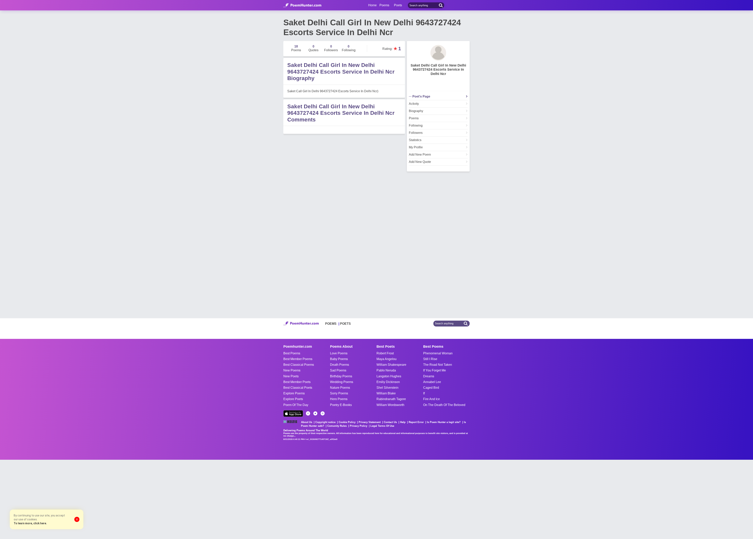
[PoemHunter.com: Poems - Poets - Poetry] (302, 5)
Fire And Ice (431, 399)
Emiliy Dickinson (388, 382)
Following (416, 125)
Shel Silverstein (387, 387)
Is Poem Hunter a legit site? (444, 422)
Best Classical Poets (297, 387)
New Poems (291, 370)
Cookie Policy (347, 422)
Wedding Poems (341, 382)
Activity (414, 103)
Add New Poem (420, 154)
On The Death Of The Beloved (444, 405)
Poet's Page (421, 96)
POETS (345, 323)
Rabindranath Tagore (391, 399)
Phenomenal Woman (438, 353)
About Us (306, 422)
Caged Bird (431, 387)
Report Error (416, 422)
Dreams (428, 376)
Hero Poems (338, 399)
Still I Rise (430, 359)
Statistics (415, 140)
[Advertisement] (59, 499)
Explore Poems (294, 393)
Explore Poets (293, 399)
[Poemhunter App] (293, 413)
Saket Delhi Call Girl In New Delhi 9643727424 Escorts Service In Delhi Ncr (438, 69)
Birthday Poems (341, 376)
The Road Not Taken (437, 364)
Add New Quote (420, 161)
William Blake (386, 393)
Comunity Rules (337, 425)
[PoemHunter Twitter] (315, 413)
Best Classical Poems (298, 364)
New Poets (291, 376)
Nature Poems (340, 387)
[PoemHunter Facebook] (308, 413)
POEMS (330, 323)
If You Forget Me (434, 370)
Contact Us (390, 422)
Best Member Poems (297, 359)
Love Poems (338, 353)
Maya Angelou (386, 359)
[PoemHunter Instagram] (322, 413)
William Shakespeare (391, 364)
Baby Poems (339, 359)
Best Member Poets (297, 382)
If (424, 393)
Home (372, 5)
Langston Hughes (388, 376)
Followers (416, 132)
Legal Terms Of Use (382, 425)
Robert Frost (385, 353)
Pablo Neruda (386, 370)
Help (403, 422)
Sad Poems (338, 370)
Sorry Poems (339, 393)
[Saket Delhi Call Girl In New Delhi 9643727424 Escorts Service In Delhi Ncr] (438, 53)
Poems (414, 118)
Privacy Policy (358, 425)
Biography (416, 111)
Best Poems (291, 353)
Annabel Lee (432, 382)
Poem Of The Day (295, 405)
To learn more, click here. (30, 523)
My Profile (416, 147)
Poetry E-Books (341, 405)
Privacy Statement (370, 422)
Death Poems (339, 364)
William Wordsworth (390, 405)
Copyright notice (325, 422)
